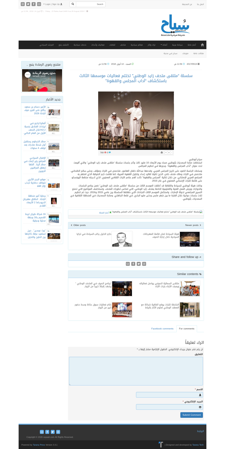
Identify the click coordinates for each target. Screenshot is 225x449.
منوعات (185, 53)
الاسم (199, 389)
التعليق (199, 354)
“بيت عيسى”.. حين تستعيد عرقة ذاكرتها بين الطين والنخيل (35, 233)
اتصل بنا (200, 4)
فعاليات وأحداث (97, 45)
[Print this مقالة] (162, 152)
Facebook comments (162, 328)
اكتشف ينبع (64, 45)
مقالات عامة (198, 53)
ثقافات (112, 45)
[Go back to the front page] (175, 29)
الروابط (200, 431)
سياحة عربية (177, 45)
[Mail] (39, 4)
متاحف (123, 45)
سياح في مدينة (170, 53)
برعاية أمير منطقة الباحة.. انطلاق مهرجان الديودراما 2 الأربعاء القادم (34, 201)
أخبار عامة (192, 45)
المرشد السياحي (47, 45)
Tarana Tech (198, 445)
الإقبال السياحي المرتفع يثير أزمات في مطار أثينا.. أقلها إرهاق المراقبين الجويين (35, 164)
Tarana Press (39, 445)
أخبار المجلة (104, 213)
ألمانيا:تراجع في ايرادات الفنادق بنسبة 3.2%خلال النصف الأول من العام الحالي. (34, 128)
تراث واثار (151, 45)
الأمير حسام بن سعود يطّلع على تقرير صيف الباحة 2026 (35, 110)
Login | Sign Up (52, 4)
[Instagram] (23, 4)
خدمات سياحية (80, 45)
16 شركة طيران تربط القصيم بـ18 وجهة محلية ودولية (35, 217)
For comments (186, 328)
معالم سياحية (137, 45)
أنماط (164, 45)
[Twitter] (28, 4)
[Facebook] (34, 4)
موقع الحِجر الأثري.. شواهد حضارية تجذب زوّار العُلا (35, 182)
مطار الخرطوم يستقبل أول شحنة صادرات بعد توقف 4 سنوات (35, 144)
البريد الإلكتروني (193, 401)
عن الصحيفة (187, 4)
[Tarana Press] (161, 445)
